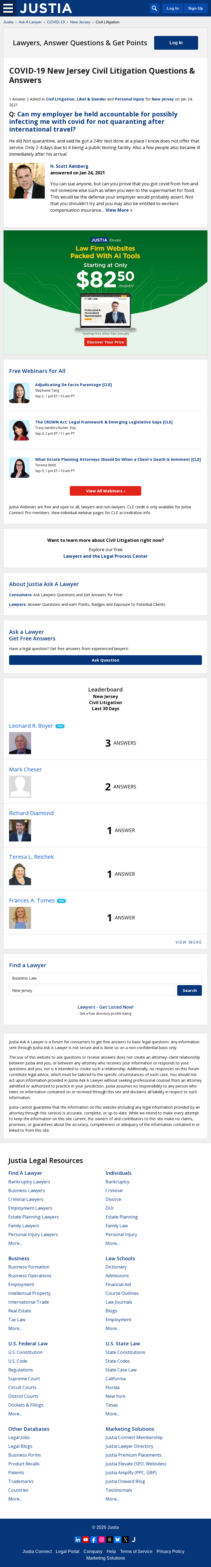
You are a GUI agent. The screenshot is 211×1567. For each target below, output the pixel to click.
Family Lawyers (23, 1226)
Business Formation (28, 1267)
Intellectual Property (29, 1293)
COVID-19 (56, 22)
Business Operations (29, 1276)
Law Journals (119, 1302)
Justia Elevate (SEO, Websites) (136, 1464)
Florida (113, 1387)
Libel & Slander (91, 99)
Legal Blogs (20, 1446)
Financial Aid (118, 1284)
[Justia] (46, 8)
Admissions (117, 1276)
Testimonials (119, 1490)
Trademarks (21, 1481)
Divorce (113, 1199)
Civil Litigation (60, 99)
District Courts (23, 1396)
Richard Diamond (31, 813)
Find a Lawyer (27, 965)
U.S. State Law (123, 1343)
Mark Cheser (25, 769)
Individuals (119, 1173)
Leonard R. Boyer (31, 725)
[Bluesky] (117, 1539)
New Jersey (80, 22)
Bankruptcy (117, 1182)
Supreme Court (24, 1379)
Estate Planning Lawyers (33, 1217)
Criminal (114, 1190)
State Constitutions (125, 1352)
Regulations (20, 1370)
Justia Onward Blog (125, 1481)
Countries (18, 1490)
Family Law (117, 1226)
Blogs (111, 1311)
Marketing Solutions (130, 1429)
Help (111, 1551)
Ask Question (105, 660)
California (116, 1379)
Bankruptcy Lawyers (29, 1182)
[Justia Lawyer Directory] (133, 1539)
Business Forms (24, 1455)
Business (18, 1258)
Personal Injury (129, 99)
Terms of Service (136, 1551)
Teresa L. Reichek (31, 856)
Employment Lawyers (30, 1208)
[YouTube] (85, 1539)
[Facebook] (93, 1539)
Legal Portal (67, 1551)
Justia (8, 22)
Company (93, 1551)
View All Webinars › (105, 490)
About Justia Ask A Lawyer (44, 584)
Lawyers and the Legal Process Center (105, 556)
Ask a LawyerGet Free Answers (32, 635)
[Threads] (109, 1539)
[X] (125, 1539)
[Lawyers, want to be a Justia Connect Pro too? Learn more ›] (59, 726)
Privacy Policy (170, 1551)
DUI (109, 1208)
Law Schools (120, 1258)
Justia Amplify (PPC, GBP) (131, 1473)
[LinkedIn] (77, 1539)
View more (189, 942)
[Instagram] (101, 1539)
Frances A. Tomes (32, 900)
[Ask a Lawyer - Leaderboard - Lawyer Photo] (20, 743)
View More (118, 210)
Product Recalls (24, 1464)
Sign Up (195, 8)
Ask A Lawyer (30, 22)
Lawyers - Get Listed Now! (106, 1007)
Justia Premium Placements (134, 1455)
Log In (173, 8)
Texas (112, 1405)
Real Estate (19, 1311)
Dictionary (116, 1267)
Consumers (20, 594)
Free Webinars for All (37, 371)
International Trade (28, 1302)
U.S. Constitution (25, 1352)
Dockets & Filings (25, 1405)
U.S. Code (17, 1361)
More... (15, 1243)
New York (116, 1396)
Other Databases (28, 1429)
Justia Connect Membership (134, 1437)
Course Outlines (122, 1293)
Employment (21, 1284)
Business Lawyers (26, 1190)
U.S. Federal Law (28, 1343)
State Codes (118, 1361)
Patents (16, 1473)
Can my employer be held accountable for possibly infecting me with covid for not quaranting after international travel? (93, 121)
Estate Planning (122, 1217)
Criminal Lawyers (25, 1199)
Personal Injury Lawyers (33, 1234)
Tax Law (16, 1320)
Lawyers (17, 604)
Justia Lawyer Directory (129, 1446)
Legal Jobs (19, 1437)
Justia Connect (37, 1551)
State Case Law (121, 1370)
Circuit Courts (22, 1387)
